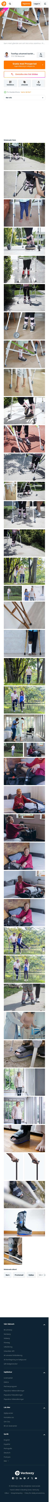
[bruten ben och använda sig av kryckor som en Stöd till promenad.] (24, 677)
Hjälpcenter (8, 1490)
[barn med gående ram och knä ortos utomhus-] (24, 155)
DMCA (6, 1459)
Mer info (9, 96)
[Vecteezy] (3, 3)
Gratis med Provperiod (25, 64)
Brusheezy (8, 1406)
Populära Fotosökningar (13, 1471)
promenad (19, 1352)
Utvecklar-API (9, 1428)
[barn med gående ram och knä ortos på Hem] (10, 490)
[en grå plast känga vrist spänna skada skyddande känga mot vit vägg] (24, 1299)
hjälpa (31, 1352)
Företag (7, 1419)
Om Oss (7, 1498)
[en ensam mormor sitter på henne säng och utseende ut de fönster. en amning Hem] (24, 876)
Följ (41, 56)
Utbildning (8, 1423)
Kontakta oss (9, 1494)
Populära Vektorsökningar (14, 1467)
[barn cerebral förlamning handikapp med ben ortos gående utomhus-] (24, 1046)
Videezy (7, 1415)
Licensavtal (8, 1454)
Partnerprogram (10, 1463)
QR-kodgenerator (11, 1440)
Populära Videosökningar (14, 1476)
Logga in (37, 4)
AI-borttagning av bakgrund (15, 1436)
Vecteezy (7, 1411)
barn (8, 1352)
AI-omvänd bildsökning (13, 1432)
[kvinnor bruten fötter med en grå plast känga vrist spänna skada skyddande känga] (24, 1102)
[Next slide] (39, 1352)
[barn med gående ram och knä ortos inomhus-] (24, 211)
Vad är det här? (26, 92)
